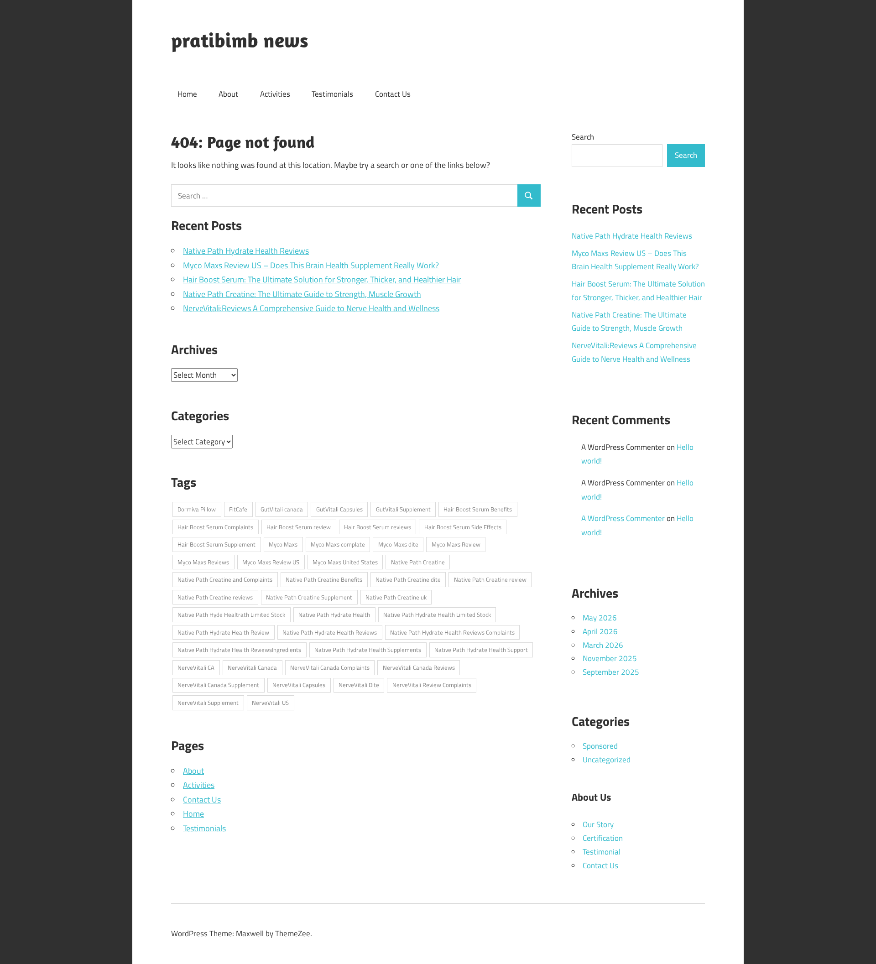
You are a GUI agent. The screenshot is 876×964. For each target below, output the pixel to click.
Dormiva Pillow (196, 509)
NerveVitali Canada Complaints (330, 667)
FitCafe (238, 509)
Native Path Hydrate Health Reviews (246, 251)
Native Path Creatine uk (396, 597)
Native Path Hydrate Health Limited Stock (437, 614)
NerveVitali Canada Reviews (419, 667)
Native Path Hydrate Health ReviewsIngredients (239, 649)
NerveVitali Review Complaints (431, 684)
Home (187, 94)
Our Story (598, 824)
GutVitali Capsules (339, 509)
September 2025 (611, 672)
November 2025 (610, 658)
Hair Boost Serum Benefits (477, 509)
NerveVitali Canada (252, 667)
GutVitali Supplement (403, 509)
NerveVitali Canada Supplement (218, 684)
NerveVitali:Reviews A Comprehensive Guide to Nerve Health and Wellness (311, 308)
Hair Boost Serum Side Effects (462, 527)
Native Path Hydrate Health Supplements (367, 649)
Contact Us (393, 94)
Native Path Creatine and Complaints (224, 579)
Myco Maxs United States (345, 562)
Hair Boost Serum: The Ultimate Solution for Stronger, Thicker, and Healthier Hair (322, 279)
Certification (603, 838)
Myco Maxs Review (456, 544)
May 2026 (600, 618)
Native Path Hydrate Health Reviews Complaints (452, 632)
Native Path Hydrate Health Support (481, 649)
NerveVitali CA (195, 667)
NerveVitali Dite (359, 684)
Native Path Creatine (418, 562)
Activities (275, 94)
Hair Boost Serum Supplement (216, 544)
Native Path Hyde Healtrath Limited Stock (231, 614)
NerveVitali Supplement (208, 702)
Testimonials (332, 94)
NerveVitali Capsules (298, 684)
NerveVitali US (270, 702)
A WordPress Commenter (623, 518)
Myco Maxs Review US (270, 562)
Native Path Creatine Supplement (309, 597)
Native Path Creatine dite (408, 579)
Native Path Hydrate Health (334, 614)
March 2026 (603, 645)
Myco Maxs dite (398, 544)
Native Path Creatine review (490, 579)
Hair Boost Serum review (298, 527)
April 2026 (600, 631)
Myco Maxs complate (338, 544)
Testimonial (601, 852)
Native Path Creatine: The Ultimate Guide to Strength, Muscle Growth (302, 294)
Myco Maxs (283, 544)
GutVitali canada (282, 509)
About (228, 94)
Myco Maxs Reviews (203, 562)
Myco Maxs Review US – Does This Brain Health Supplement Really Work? (311, 265)
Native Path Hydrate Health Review (223, 632)
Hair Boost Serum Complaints (215, 527)
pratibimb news (239, 40)
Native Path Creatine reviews (215, 597)
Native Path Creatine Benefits (324, 579)
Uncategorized (607, 760)
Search (583, 137)
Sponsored (600, 746)
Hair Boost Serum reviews (377, 527)
